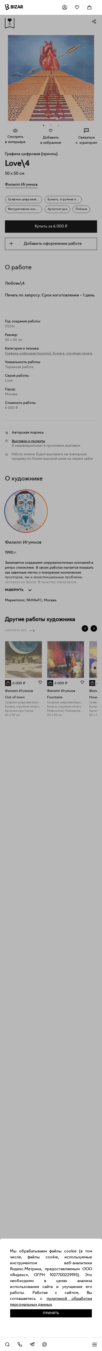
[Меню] (94, 1344)
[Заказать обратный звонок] (19, 1344)
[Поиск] (7, 1344)
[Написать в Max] (44, 1344)
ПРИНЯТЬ (51, 1313)
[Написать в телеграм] (32, 1344)
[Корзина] (89, 7)
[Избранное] (77, 7)
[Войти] (64, 7)
